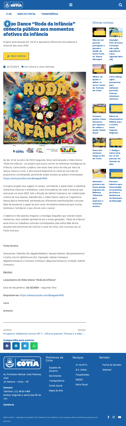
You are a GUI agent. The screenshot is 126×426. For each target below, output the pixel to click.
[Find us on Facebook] (108, 417)
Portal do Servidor (112, 364)
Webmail (107, 369)
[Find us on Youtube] (119, 417)
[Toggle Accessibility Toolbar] (7, 24)
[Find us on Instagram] (114, 417)
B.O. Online (81, 369)
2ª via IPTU (81, 364)
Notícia (99, 71)
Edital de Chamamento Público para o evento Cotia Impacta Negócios (116, 124)
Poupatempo (82, 374)
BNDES (79, 379)
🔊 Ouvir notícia (16, 56)
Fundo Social (98, 109)
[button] (7, 346)
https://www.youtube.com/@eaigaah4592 (25, 178)
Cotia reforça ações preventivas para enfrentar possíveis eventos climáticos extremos (115, 88)
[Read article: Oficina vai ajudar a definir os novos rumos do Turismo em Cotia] (99, 69)
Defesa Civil (115, 70)
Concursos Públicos (118, 174)
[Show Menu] (70, 5)
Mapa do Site (56, 390)
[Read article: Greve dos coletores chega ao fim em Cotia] (99, 142)
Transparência (49, 13)
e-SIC (9, 13)
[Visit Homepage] (13, 5)
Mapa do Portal (27, 13)
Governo (116, 34)
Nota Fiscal (82, 384)
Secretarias (55, 375)
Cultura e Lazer (36, 66)
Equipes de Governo (55, 369)
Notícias (49, 66)
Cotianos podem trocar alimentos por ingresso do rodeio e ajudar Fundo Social (99, 124)
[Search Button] (120, 5)
